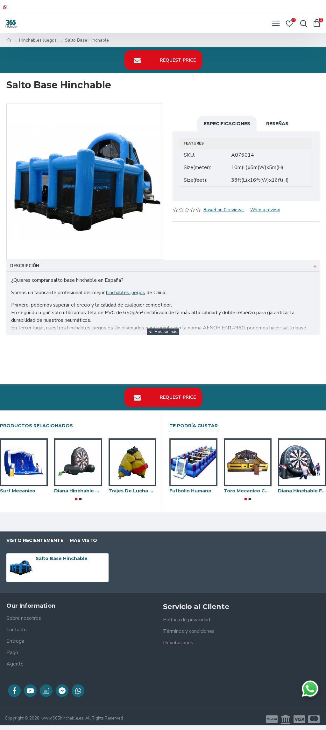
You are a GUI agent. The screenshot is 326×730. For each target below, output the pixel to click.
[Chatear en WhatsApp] (310, 688)
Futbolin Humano (190, 491)
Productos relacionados (36, 426)
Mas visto (83, 540)
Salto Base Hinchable (62, 558)
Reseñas (277, 123)
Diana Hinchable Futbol (302, 491)
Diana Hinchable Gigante (78, 491)
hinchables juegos (125, 292)
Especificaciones (227, 123)
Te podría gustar (193, 426)
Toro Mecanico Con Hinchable (248, 491)
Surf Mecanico (17, 491)
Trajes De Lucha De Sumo (132, 491)
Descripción (24, 266)
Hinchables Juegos (38, 40)
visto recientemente (34, 540)
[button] (76, 499)
